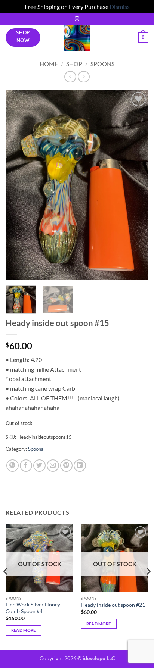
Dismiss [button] (120, 6)
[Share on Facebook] (26, 465)
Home (49, 63)
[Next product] (70, 76)
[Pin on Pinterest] (66, 465)
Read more (23, 630)
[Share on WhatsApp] (12, 465)
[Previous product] (83, 76)
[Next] (136, 185)
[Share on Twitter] (39, 465)
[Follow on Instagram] (77, 19)
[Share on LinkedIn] (80, 465)
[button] (143, 37)
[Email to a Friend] (53, 465)
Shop (74, 63)
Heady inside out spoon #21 (113, 605)
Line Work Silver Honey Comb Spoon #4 (33, 608)
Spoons (102, 63)
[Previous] (18, 185)
